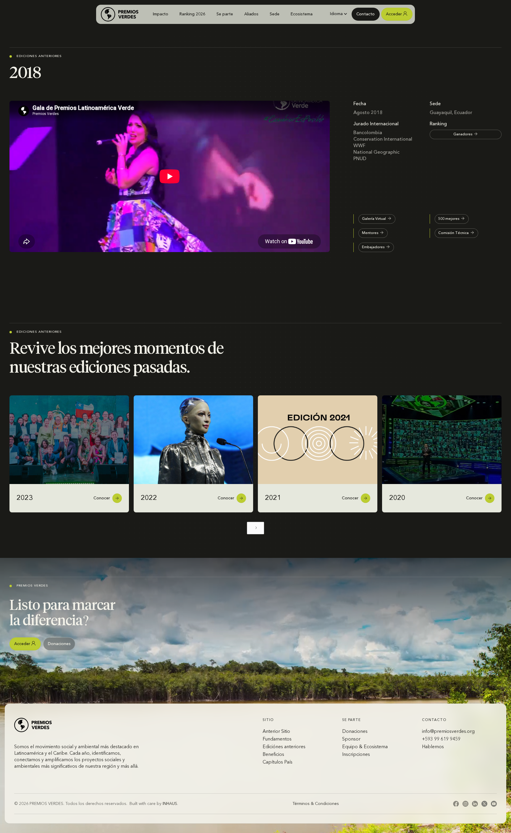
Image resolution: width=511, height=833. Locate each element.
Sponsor (351, 739)
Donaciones (355, 731)
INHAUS (170, 804)
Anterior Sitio (276, 731)
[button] (338, 14)
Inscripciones (356, 754)
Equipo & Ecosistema (365, 747)
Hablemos (433, 747)
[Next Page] (255, 528)
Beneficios (273, 754)
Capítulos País (277, 762)
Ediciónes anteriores (284, 747)
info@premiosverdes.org (448, 731)
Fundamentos (277, 739)
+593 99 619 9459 (441, 739)
